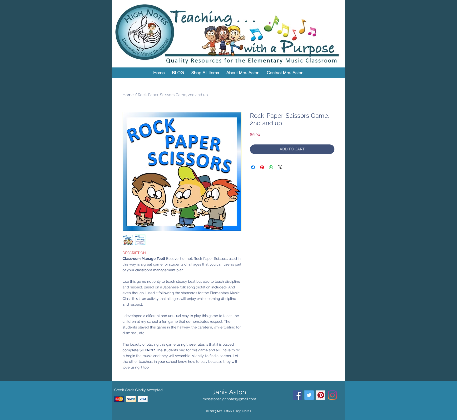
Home (128, 94)
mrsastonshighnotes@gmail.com (229, 399)
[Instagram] (332, 395)
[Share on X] (280, 167)
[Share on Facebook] (253, 167)
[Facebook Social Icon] (297, 395)
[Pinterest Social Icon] (320, 395)
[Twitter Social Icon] (309, 395)
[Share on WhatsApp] (271, 167)
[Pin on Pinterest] (262, 167)
